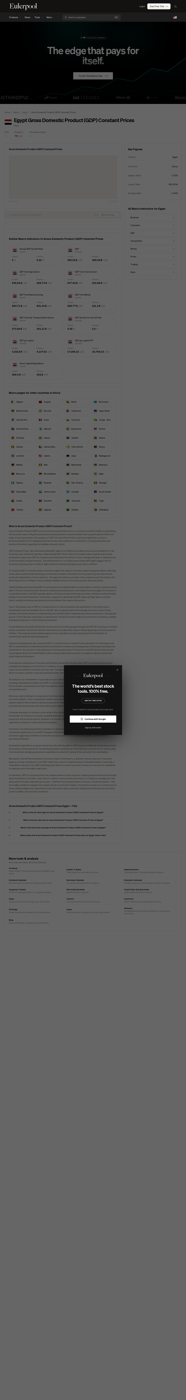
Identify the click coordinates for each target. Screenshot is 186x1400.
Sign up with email (93, 727)
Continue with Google (95, 719)
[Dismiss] (117, 670)
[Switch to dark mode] (175, 6)
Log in (142, 6)
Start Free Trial (157, 6)
